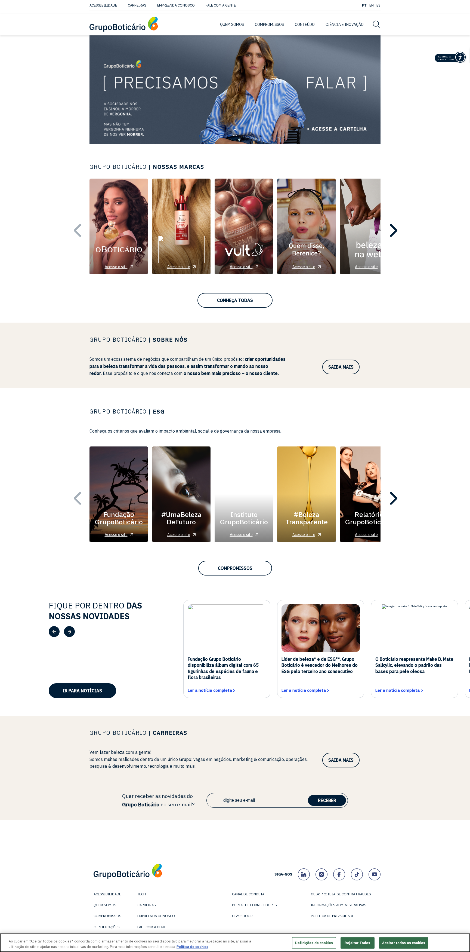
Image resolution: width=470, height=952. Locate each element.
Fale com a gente (221, 5)
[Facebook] (339, 874)
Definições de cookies (314, 943)
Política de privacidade (332, 916)
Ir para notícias (82, 690)
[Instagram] (321, 874)
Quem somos (105, 905)
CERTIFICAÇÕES (107, 927)
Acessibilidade (103, 5)
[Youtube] (374, 874)
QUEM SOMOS (232, 24)
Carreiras (137, 5)
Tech (141, 894)
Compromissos (235, 568)
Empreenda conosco (176, 5)
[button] (231, 140)
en (371, 5)
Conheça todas (235, 300)
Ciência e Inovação (345, 24)
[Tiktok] (357, 874)
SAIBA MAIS (341, 367)
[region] (235, 942)
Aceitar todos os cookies (403, 943)
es (378, 5)
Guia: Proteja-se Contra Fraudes (341, 894)
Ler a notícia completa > (212, 690)
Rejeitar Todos (357, 943)
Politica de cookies (192, 946)
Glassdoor (242, 916)
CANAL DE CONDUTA (248, 894)
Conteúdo (305, 24)
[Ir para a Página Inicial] (123, 24)
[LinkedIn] (304, 874)
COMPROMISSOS (269, 24)
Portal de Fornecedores (254, 905)
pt (364, 5)
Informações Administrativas (338, 905)
